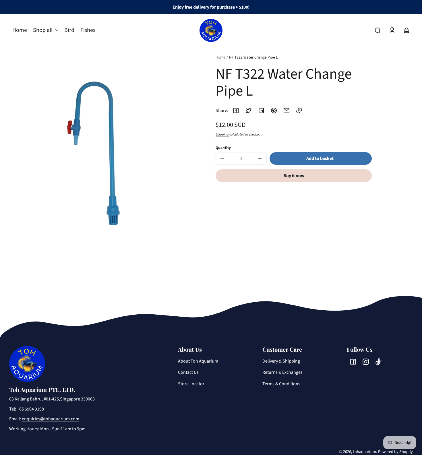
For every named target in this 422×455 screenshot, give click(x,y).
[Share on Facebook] (236, 110)
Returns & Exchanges (282, 372)
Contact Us (188, 372)
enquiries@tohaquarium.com (50, 419)
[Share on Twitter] (248, 110)
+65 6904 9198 (30, 409)
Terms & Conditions (281, 384)
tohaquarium (364, 452)
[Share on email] (286, 110)
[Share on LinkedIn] (261, 110)
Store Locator (191, 384)
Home (220, 57)
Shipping (222, 134)
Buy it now (293, 176)
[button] (377, 30)
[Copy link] (299, 110)
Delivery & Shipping (281, 361)
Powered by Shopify (395, 452)
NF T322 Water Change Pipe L (253, 57)
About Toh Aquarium (198, 361)
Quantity (223, 147)
